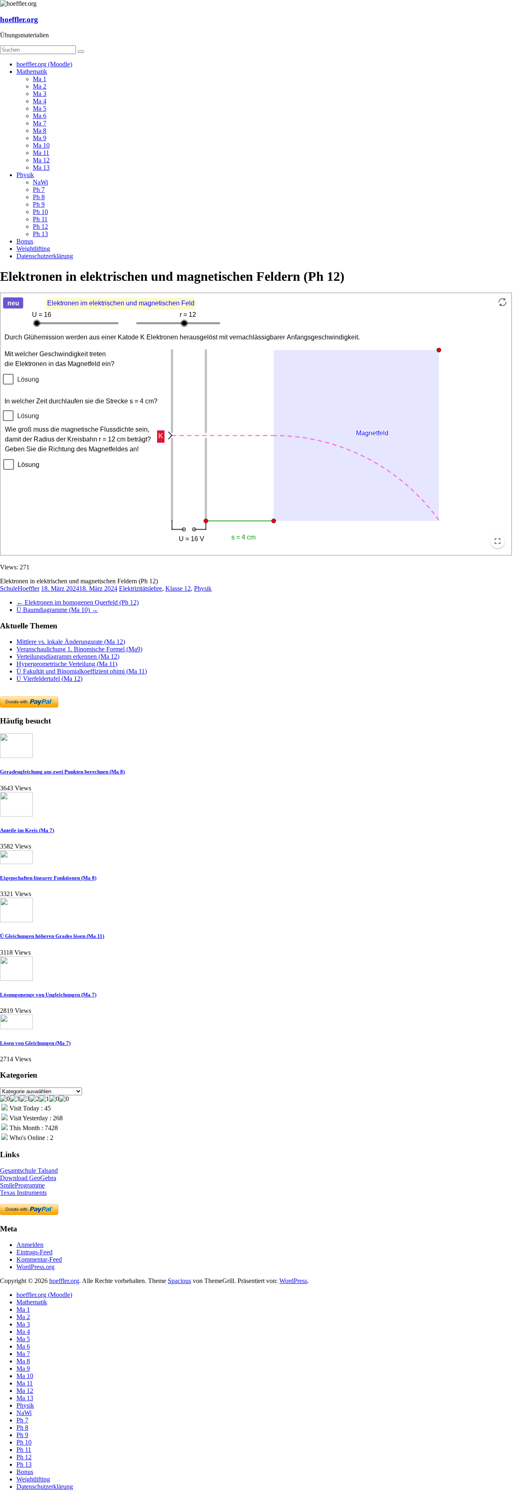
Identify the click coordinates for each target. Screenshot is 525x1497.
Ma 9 (39, 137)
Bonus (24, 241)
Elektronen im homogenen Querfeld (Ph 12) (77, 602)
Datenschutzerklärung (44, 256)
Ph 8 (39, 196)
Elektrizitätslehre (140, 588)
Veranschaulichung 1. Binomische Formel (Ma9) (79, 649)
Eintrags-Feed (34, 1252)
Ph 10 (40, 211)
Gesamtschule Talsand (29, 1170)
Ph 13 (40, 233)
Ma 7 (39, 123)
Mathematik (31, 71)
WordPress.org (35, 1266)
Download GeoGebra (28, 1177)
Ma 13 (41, 167)
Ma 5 (39, 108)
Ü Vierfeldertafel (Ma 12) (49, 678)
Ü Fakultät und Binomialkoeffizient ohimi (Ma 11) (81, 671)
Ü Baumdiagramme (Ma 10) (57, 609)
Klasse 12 (178, 588)
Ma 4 (39, 101)
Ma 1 (39, 78)
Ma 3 (39, 93)
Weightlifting (33, 248)
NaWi (40, 182)
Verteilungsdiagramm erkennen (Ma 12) (67, 656)
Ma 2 (39, 86)
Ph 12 (40, 226)
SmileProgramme (22, 1185)
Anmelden (29, 1244)
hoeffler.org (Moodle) (44, 64)
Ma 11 (41, 152)
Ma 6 (39, 115)
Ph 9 (39, 204)
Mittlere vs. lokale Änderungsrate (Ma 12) (70, 641)
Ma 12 (41, 160)
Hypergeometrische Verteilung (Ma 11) (66, 663)
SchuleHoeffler (19, 588)
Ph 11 (40, 219)
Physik (25, 174)
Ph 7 (39, 189)
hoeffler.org (19, 19)
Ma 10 (41, 145)
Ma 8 (39, 130)
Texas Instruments (23, 1192)
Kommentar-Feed (39, 1259)
